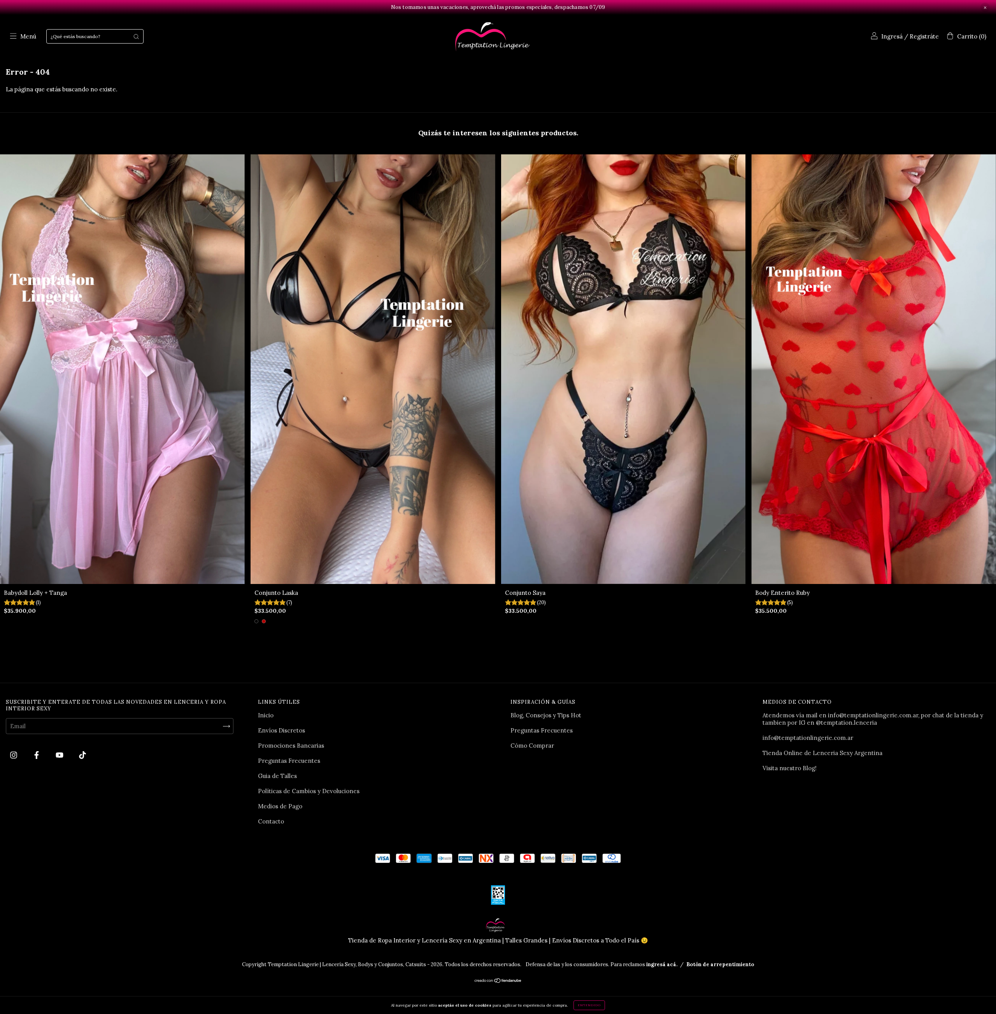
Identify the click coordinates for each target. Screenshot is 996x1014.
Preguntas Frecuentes (289, 760)
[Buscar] (136, 36)
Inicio (266, 715)
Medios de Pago (280, 806)
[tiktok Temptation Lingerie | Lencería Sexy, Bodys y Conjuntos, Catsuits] (82, 755)
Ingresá (892, 36)
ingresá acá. (661, 964)
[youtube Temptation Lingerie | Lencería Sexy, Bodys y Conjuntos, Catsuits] (60, 755)
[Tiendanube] (498, 980)
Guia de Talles (277, 776)
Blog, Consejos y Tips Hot (545, 715)
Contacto (271, 821)
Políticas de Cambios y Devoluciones (308, 791)
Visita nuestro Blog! (790, 768)
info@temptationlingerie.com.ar (808, 737)
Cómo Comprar (532, 745)
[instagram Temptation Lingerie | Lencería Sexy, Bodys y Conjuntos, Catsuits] (14, 755)
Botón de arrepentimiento (720, 964)
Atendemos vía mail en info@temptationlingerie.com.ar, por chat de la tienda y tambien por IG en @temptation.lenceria (873, 719)
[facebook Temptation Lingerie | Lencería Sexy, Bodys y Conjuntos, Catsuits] (37, 755)
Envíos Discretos (281, 730)
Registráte (924, 36)
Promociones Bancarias (291, 745)
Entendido (589, 1005)
